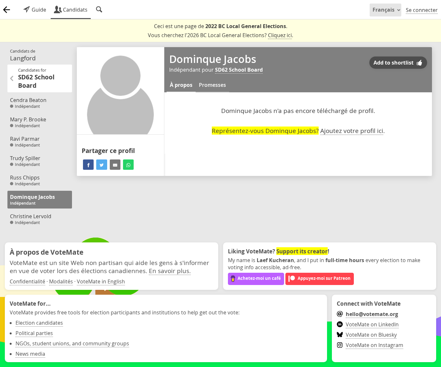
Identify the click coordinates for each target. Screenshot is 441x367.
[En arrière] (6, 9)
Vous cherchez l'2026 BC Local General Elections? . (220, 35)
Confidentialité (27, 281)
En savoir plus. (170, 271)
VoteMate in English (101, 281)
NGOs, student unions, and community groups (72, 343)
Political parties (34, 333)
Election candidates (39, 322)
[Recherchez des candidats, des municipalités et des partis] (99, 9)
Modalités (61, 281)
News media (30, 353)
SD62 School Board (239, 69)
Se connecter (422, 10)
